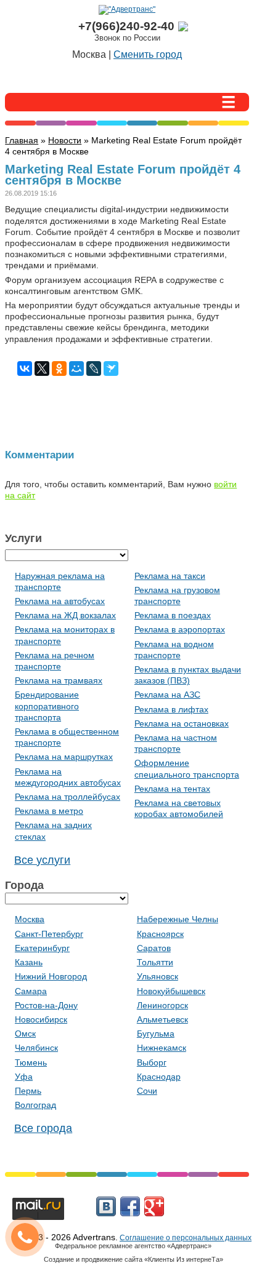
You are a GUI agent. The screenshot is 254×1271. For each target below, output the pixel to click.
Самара (31, 991)
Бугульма (155, 1033)
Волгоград (35, 1105)
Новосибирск (41, 1019)
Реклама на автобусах (60, 601)
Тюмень (31, 1062)
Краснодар (159, 1077)
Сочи (147, 1091)
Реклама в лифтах (171, 709)
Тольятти (155, 962)
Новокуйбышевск (171, 991)
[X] (42, 368)
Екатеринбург (42, 948)
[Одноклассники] (59, 368)
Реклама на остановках (181, 723)
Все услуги (42, 860)
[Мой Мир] (76, 368)
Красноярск (160, 934)
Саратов (154, 948)
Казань (29, 962)
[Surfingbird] (111, 368)
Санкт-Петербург (49, 934)
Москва (29, 919)
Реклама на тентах (172, 789)
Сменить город (147, 54)
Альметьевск (162, 1019)
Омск (25, 1033)
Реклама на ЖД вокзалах (65, 615)
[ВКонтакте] (24, 368)
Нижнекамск (161, 1048)
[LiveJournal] (93, 368)
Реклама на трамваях (58, 680)
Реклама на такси (169, 576)
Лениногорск (162, 1005)
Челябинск (36, 1048)
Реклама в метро (49, 811)
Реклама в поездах (172, 615)
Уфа (24, 1077)
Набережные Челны (177, 919)
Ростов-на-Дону (46, 1005)
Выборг (151, 1062)
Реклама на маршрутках (64, 757)
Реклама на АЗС (167, 694)
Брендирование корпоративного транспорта (47, 706)
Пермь (28, 1091)
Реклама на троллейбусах (67, 797)
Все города (43, 1128)
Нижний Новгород (51, 976)
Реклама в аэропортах (179, 629)
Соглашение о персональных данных (186, 1237)
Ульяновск (157, 976)
